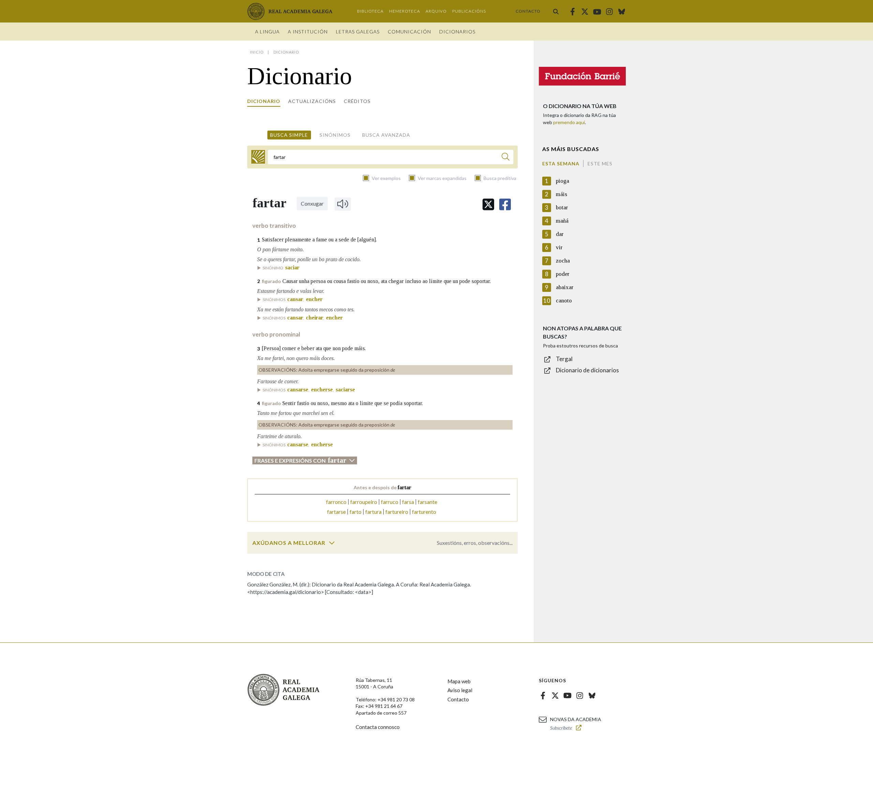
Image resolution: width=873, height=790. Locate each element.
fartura (373, 511)
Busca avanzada (386, 135)
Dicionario (263, 101)
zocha (563, 260)
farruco (389, 501)
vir (559, 247)
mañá (562, 221)
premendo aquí (569, 122)
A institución (308, 31)
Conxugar (312, 203)
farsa (408, 501)
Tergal (564, 358)
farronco (336, 501)
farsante (427, 501)
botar (562, 207)
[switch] (331, 543)
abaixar (565, 287)
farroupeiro (363, 501)
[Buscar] (556, 11)
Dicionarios (457, 31)
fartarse (336, 511)
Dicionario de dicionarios (587, 370)
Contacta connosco (378, 727)
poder (562, 274)
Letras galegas (358, 31)
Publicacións (469, 11)
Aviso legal (459, 690)
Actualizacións (312, 101)
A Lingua (267, 31)
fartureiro (396, 511)
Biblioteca (370, 11)
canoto (564, 300)
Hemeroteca (404, 11)
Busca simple (289, 135)
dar (560, 234)
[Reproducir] (343, 203)
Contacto (528, 11)
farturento (424, 511)
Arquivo (436, 11)
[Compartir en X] (488, 204)
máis (561, 194)
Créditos (357, 101)
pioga (562, 181)
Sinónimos (335, 135)
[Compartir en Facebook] (505, 204)
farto (355, 511)
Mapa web (459, 681)
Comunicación (409, 31)
